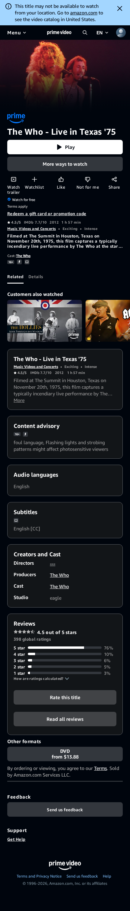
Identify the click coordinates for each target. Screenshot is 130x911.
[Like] (61, 179)
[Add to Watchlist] (34, 179)
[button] (65, 147)
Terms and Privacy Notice (39, 876)
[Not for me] (87, 179)
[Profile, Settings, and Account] (121, 32)
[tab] (15, 276)
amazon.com (83, 13)
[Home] (59, 32)
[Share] (114, 179)
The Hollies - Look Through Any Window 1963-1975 (44, 321)
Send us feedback (82, 876)
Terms (100, 768)
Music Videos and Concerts (31, 228)
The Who (23, 255)
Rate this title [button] (65, 697)
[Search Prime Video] (85, 32)
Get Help (16, 839)
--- (52, 564)
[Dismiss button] (119, 8)
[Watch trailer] (13, 179)
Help (107, 876)
